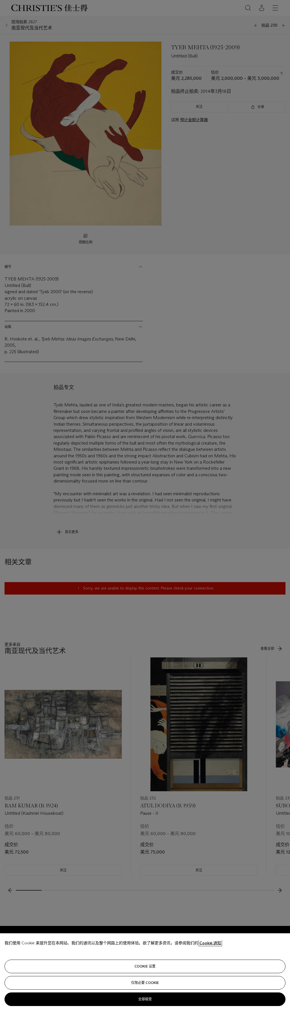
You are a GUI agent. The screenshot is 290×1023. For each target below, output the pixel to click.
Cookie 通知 (210, 942)
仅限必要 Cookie (145, 983)
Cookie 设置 (145, 966)
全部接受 (145, 999)
